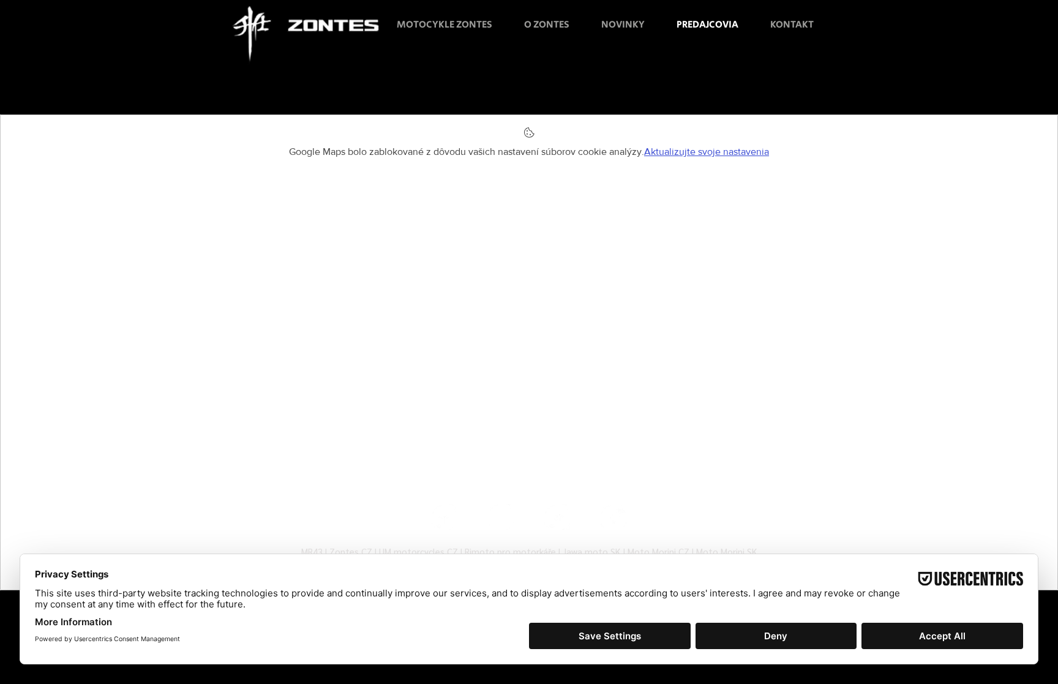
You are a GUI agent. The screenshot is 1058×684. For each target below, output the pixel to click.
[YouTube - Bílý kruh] (557, 517)
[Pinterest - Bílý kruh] (613, 517)
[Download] (26, 416)
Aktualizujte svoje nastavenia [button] (706, 151)
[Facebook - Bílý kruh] (444, 517)
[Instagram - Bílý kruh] (501, 517)
